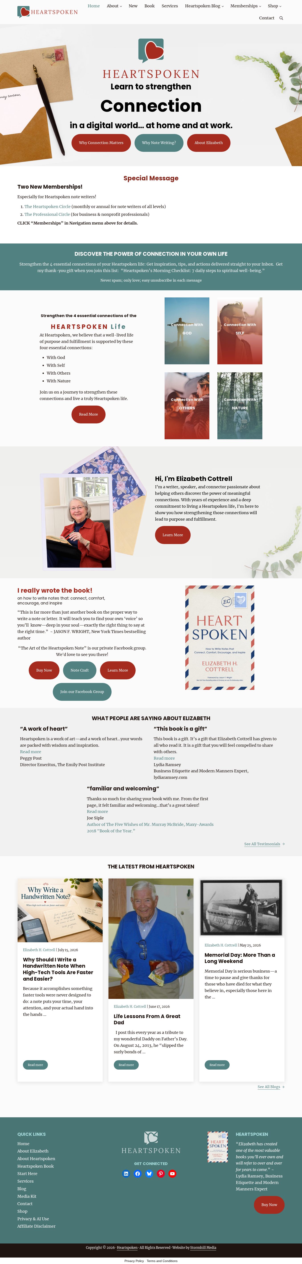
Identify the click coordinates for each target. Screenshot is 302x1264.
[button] (30, 751)
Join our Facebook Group (82, 691)
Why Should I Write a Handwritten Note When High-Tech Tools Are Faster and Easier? (58, 969)
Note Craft (80, 670)
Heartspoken (127, 1248)
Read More (88, 414)
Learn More (173, 535)
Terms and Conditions (162, 1261)
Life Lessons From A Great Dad (147, 1019)
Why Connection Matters (101, 142)
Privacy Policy (134, 1261)
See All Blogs (269, 1087)
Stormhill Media (203, 1248)
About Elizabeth (209, 142)
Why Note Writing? (159, 142)
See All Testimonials (262, 844)
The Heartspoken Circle (47, 206)
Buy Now (44, 670)
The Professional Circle (47, 214)
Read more (38, 1065)
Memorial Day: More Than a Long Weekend (240, 958)
